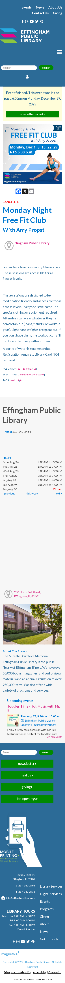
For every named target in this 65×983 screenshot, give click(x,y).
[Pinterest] (42, 21)
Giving (57, 13)
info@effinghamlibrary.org (20, 898)
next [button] (58, 493)
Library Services (51, 886)
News (40, 7)
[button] (59, 52)
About (44, 924)
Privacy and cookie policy (17, 972)
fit (21, 380)
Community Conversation (31, 374)
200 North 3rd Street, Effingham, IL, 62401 (27, 594)
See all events (54, 736)
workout (14, 380)
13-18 (33, 368)
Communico (54, 972)
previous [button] (9, 493)
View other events (32, 114)
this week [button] (32, 493)
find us (26, 775)
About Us (55, 7)
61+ (19, 368)
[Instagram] (27, 21)
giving (26, 787)
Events (26, 7)
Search (46, 67)
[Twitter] (37, 21)
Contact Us (40, 13)
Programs (47, 909)
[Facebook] (22, 21)
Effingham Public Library (31, 243)
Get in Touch (49, 939)
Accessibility (39, 972)
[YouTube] (31, 21)
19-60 (26, 368)
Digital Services (51, 894)
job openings (26, 799)
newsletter (26, 764)
